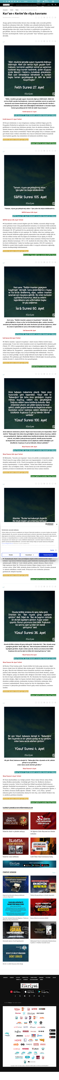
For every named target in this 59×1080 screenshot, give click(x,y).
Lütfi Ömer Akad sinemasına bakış (42, 863)
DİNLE (49, 5)
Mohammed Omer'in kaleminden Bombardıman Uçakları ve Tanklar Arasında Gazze (42, 949)
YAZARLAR (24, 5)
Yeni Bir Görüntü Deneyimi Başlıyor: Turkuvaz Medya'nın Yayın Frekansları (15, 925)
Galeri (11, 10)
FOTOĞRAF (48, 985)
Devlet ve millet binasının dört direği (13, 972)
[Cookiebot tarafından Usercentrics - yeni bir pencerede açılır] (46, 524)
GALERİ (32, 5)
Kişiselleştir (29, 554)
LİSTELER (35, 5)
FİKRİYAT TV (40, 5)
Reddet (11, 554)
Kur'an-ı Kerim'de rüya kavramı (29, 10)
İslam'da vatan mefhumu (11, 863)
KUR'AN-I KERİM (17, 5)
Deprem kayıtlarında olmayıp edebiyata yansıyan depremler (14, 902)
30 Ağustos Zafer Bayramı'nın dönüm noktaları (40, 839)
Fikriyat (10, 1011)
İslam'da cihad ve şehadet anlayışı (15, 838)
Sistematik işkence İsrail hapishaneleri (13, 947)
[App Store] (27, 872)
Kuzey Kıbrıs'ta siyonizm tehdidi (39, 924)
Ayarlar (52, 550)
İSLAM (21, 5)
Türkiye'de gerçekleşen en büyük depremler (42, 902)
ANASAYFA (5, 985)
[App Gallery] (45, 872)
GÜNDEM (12, 985)
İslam (17, 10)
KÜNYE (41, 987)
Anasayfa (5, 10)
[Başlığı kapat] (56, 524)
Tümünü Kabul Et (48, 554)
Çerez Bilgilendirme (7, 543)
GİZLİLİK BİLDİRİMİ (34, 987)
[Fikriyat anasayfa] (15, 871)
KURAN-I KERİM (34, 985)
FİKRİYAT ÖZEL (45, 5)
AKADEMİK (28, 5)
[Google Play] (36, 872)
